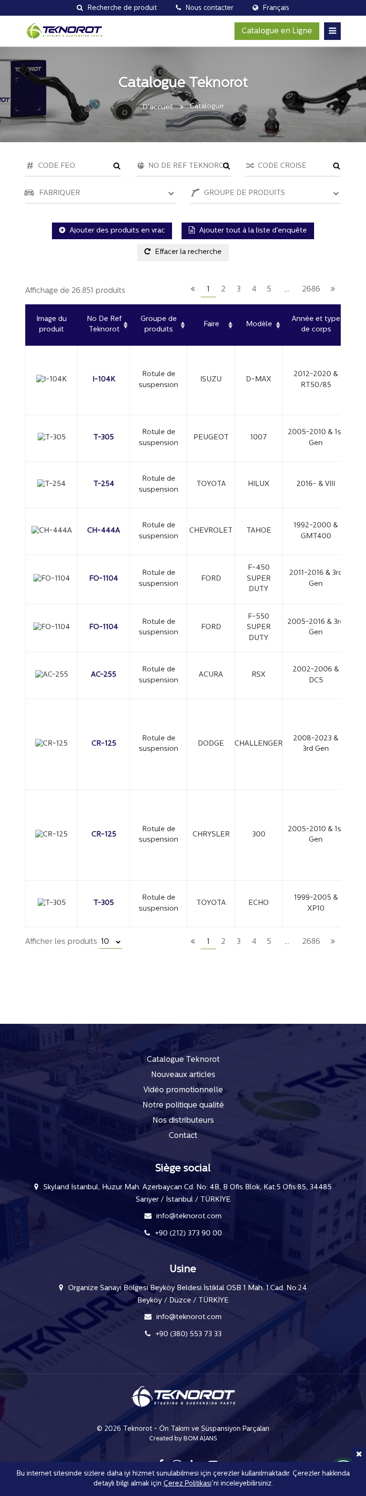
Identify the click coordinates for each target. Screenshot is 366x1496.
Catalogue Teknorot (183, 1060)
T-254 (103, 484)
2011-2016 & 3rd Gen (316, 579)
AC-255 (103, 675)
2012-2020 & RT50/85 (316, 380)
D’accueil (157, 107)
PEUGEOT (211, 437)
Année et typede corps (316, 325)
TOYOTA (211, 484)
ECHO (258, 903)
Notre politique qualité (183, 1105)
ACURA (211, 675)
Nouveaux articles (183, 1075)
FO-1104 (103, 579)
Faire (211, 324)
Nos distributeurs (183, 1121)
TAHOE (258, 530)
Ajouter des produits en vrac (116, 230)
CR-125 (104, 744)
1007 (258, 437)
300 (258, 834)
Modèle (259, 324)
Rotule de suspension (158, 380)
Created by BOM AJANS (183, 1439)
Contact (183, 1136)
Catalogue (207, 106)
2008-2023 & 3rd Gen (315, 744)
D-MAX (258, 379)
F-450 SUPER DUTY (259, 578)
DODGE (211, 744)
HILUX (258, 484)
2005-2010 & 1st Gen (316, 438)
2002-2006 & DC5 (316, 675)
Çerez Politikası (187, 1483)
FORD (211, 579)
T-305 (103, 437)
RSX (258, 675)
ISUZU (211, 379)
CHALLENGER (258, 744)
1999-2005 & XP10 (316, 903)
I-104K (103, 379)
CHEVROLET (211, 530)
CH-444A (103, 530)
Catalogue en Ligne (277, 31)
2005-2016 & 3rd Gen (315, 628)
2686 (311, 289)
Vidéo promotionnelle (183, 1090)
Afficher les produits (62, 942)
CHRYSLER (211, 834)
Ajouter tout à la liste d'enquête (252, 230)
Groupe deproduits (159, 325)
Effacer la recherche (187, 252)
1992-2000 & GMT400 (316, 531)
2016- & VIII (315, 484)
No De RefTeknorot (104, 325)
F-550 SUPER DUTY (259, 627)
